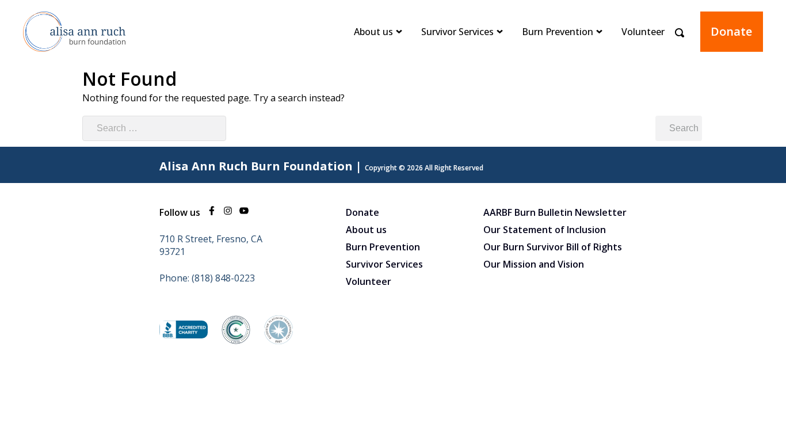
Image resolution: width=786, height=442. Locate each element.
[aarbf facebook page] (211, 212)
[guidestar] (278, 340)
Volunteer (643, 31)
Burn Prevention (557, 31)
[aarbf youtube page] (244, 212)
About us (373, 31)
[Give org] (183, 335)
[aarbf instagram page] (227, 212)
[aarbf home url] (74, 60)
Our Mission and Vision (533, 264)
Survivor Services (457, 31)
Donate (731, 31)
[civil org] (236, 340)
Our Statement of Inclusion (544, 229)
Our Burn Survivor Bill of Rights (552, 247)
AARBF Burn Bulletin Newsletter (555, 212)
